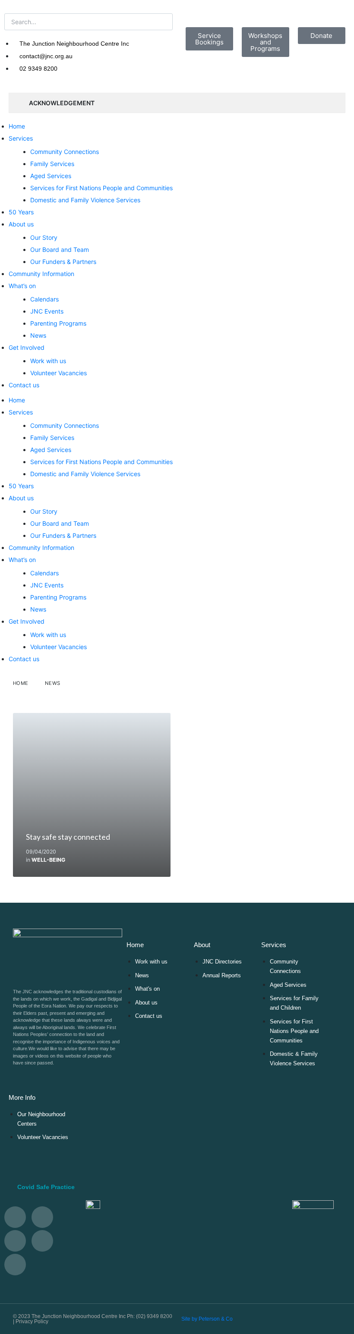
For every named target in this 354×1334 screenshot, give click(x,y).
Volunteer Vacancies (58, 373)
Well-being (48, 860)
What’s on (22, 285)
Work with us (48, 360)
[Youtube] (15, 1241)
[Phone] (15, 1264)
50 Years (21, 212)
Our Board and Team (59, 249)
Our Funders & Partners (63, 261)
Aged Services (50, 175)
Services (21, 138)
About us (21, 224)
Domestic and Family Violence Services (85, 200)
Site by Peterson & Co (207, 1319)
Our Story (43, 237)
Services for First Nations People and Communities (101, 187)
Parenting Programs (58, 323)
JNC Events (46, 311)
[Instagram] (42, 1241)
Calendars (44, 299)
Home (17, 126)
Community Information (41, 273)
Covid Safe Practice (46, 1186)
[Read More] (92, 795)
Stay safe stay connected (68, 836)
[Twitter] (15, 1217)
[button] (177, 1187)
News (38, 335)
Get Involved (26, 347)
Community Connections (64, 151)
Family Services (52, 163)
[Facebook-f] (42, 1217)
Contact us (24, 385)
